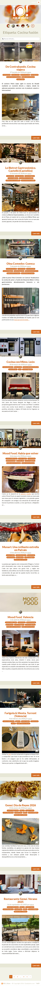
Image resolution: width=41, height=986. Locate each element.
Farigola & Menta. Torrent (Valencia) (20, 714)
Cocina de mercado (11, 269)
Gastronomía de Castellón (28, 180)
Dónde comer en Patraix (20, 559)
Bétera (25, 812)
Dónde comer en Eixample (13, 77)
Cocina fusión (6, 75)
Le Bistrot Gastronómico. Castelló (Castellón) (20, 169)
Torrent (13, 723)
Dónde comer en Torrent (23, 723)
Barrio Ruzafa (34, 75)
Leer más (36, 138)
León (19, 369)
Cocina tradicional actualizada (30, 367)
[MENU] (38, 2)
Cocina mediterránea (11, 458)
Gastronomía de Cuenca (31, 271)
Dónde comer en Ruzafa (28, 77)
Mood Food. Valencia (20, 617)
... (20, 977)
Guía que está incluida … (21, 320)
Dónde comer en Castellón (13, 180)
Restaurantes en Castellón (26, 178)
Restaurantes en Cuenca (27, 273)
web (9, 754)
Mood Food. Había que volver (20, 453)
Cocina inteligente (29, 176)
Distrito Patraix (11, 557)
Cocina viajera (20, 79)
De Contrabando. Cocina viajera (20, 68)
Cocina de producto (8, 367)
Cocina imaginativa (13, 178)
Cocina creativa (22, 458)
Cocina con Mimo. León (20, 361)
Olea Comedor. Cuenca (20, 263)
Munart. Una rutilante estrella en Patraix (20, 548)
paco (29, 72)
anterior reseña (26, 494)
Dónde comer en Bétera (20, 815)
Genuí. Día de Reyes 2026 (20, 805)
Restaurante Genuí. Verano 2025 (20, 900)
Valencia (18, 721)
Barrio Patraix (19, 557)
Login (38, 983)
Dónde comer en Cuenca (13, 273)
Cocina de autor (19, 176)
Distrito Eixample (25, 75)
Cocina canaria (15, 75)
